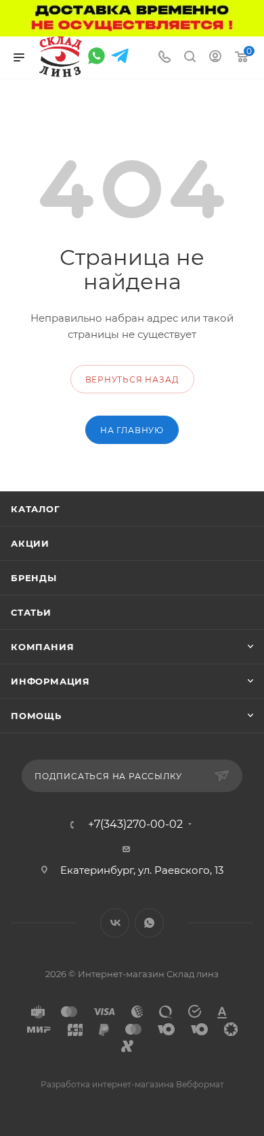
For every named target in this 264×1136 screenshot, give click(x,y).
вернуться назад (132, 379)
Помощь (36, 715)
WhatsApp (149, 922)
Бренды (34, 577)
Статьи (31, 612)
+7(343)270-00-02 (135, 824)
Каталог (35, 508)
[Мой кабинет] (215, 57)
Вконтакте (114, 922)
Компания (42, 646)
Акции (30, 543)
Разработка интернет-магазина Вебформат (132, 1084)
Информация (50, 681)
